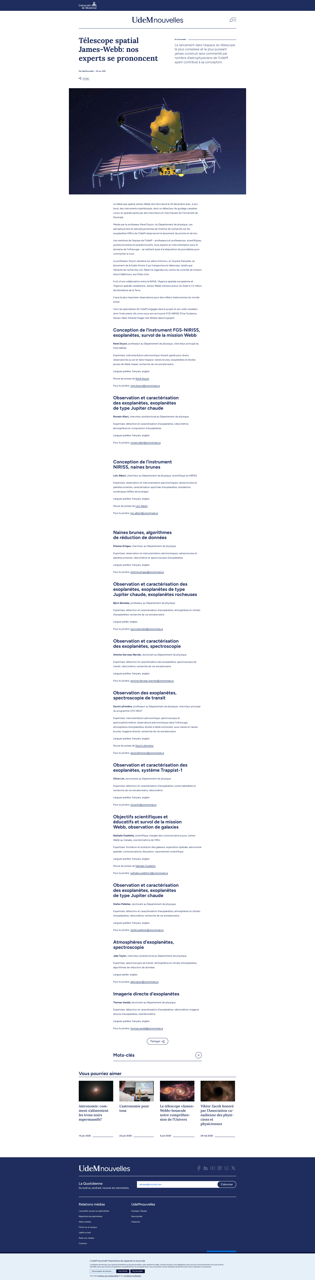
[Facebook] (199, 1168)
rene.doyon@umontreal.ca (145, 385)
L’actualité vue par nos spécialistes (94, 1211)
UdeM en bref (85, 1232)
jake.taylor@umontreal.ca (144, 981)
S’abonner (135, 1222)
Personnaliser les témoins (102, 1271)
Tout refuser (123, 1271)
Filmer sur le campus (88, 1227)
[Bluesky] (226, 1168)
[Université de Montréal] (87, 5)
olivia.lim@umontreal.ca (143, 804)
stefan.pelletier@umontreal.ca (147, 930)
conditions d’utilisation (132, 1276)
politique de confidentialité (108, 1276)
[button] (232, 19)
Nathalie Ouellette (145, 865)
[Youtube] (213, 1168)
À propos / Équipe (139, 1211)
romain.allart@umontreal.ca (145, 442)
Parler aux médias (86, 1238)
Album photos (85, 1222)
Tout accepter (137, 1271)
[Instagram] (219, 1168)
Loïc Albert (141, 505)
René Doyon (142, 378)
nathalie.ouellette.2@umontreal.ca (149, 873)
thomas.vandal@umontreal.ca (146, 1028)
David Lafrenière (144, 745)
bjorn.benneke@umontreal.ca (146, 628)
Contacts (83, 1243)
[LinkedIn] (206, 1168)
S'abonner (227, 1184)
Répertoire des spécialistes (90, 1216)
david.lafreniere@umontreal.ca (147, 752)
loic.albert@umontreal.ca (144, 513)
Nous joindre (136, 1216)
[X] (233, 1168)
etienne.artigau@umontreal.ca (147, 572)
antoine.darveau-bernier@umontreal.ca (152, 680)
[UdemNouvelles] (157, 19)
